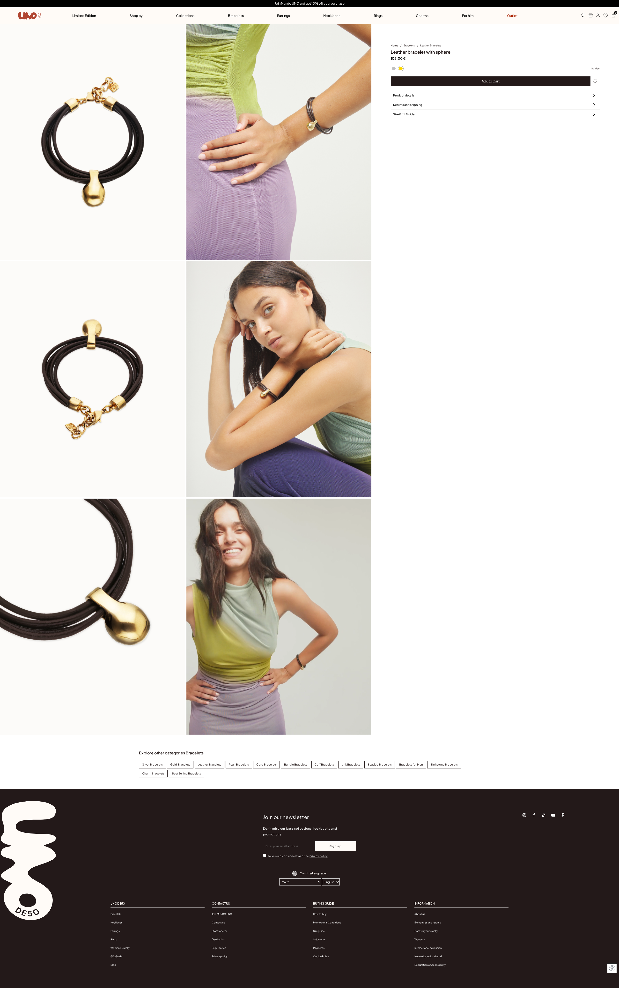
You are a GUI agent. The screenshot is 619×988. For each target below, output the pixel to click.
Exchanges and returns (427, 922)
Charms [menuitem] (422, 15)
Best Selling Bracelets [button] (186, 773)
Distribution (218, 939)
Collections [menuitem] (185, 15)
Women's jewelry (120, 947)
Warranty (419, 939)
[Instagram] (524, 815)
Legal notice (219, 947)
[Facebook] (534, 815)
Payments (318, 947)
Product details (403, 95)
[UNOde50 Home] (29, 15)
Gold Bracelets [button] (180, 764)
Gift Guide (116, 956)
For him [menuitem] (468, 15)
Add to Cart (491, 81)
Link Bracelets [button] (350, 764)
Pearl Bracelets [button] (239, 764)
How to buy (319, 914)
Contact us (218, 922)
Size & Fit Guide (403, 114)
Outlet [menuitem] (512, 15)
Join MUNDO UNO (222, 914)
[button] (596, 16)
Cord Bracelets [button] (266, 764)
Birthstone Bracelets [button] (444, 764)
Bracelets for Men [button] (411, 764)
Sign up (336, 846)
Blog (113, 964)
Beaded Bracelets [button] (380, 764)
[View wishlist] (604, 16)
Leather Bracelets (430, 45)
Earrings (115, 930)
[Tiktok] (543, 815)
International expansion (428, 947)
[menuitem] (397, 46)
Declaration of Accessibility (430, 964)
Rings (114, 939)
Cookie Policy (321, 956)
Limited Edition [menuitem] (84, 15)
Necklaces (116, 922)
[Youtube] (553, 815)
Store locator (219, 930)
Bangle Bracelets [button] (295, 764)
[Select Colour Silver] (394, 69)
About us (419, 914)
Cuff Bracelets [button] (324, 764)
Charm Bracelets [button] (153, 773)
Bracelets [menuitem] (236, 15)
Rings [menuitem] (378, 15)
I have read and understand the (297, 856)
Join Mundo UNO (287, 3)
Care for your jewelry (426, 930)
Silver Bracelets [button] (152, 764)
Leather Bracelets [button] (209, 764)
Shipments (319, 939)
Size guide (319, 930)
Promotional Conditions (327, 922)
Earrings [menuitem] (283, 15)
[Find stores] (588, 16)
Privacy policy (219, 956)
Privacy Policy (319, 856)
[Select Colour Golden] (401, 69)
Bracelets (409, 45)
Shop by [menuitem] (136, 15)
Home (394, 45)
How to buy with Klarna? (428, 956)
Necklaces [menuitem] (331, 15)
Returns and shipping (407, 105)
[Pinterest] (563, 815)
